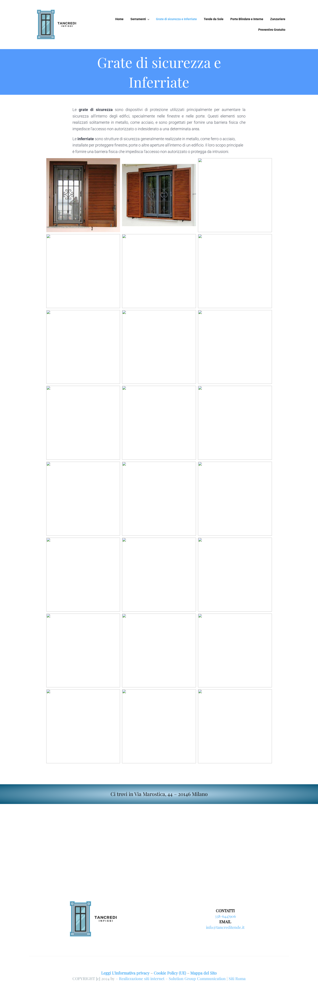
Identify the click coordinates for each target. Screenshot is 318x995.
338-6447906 (225, 916)
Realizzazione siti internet (141, 978)
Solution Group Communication (197, 978)
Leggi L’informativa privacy (125, 973)
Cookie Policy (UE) (170, 973)
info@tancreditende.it (225, 927)
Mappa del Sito (203, 973)
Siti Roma (237, 978)
